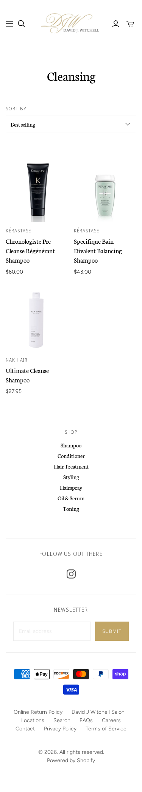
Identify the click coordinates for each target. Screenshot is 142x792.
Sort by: (17, 109)
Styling (71, 477)
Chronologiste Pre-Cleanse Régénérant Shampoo (30, 250)
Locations (32, 720)
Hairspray (71, 487)
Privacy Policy (60, 728)
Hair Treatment (71, 466)
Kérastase (18, 230)
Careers (111, 720)
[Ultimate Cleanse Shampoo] (37, 320)
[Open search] (21, 24)
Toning (71, 508)
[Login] (116, 24)
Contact (25, 728)
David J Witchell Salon (98, 712)
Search (61, 720)
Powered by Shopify (71, 760)
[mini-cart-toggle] (130, 24)
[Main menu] (9, 24)
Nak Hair (17, 360)
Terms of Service (106, 728)
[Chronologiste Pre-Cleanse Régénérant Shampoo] (37, 190)
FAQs (86, 720)
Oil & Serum (71, 498)
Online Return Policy (38, 712)
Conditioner (71, 455)
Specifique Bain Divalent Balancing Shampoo (98, 250)
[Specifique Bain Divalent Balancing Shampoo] (105, 190)
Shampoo (71, 445)
